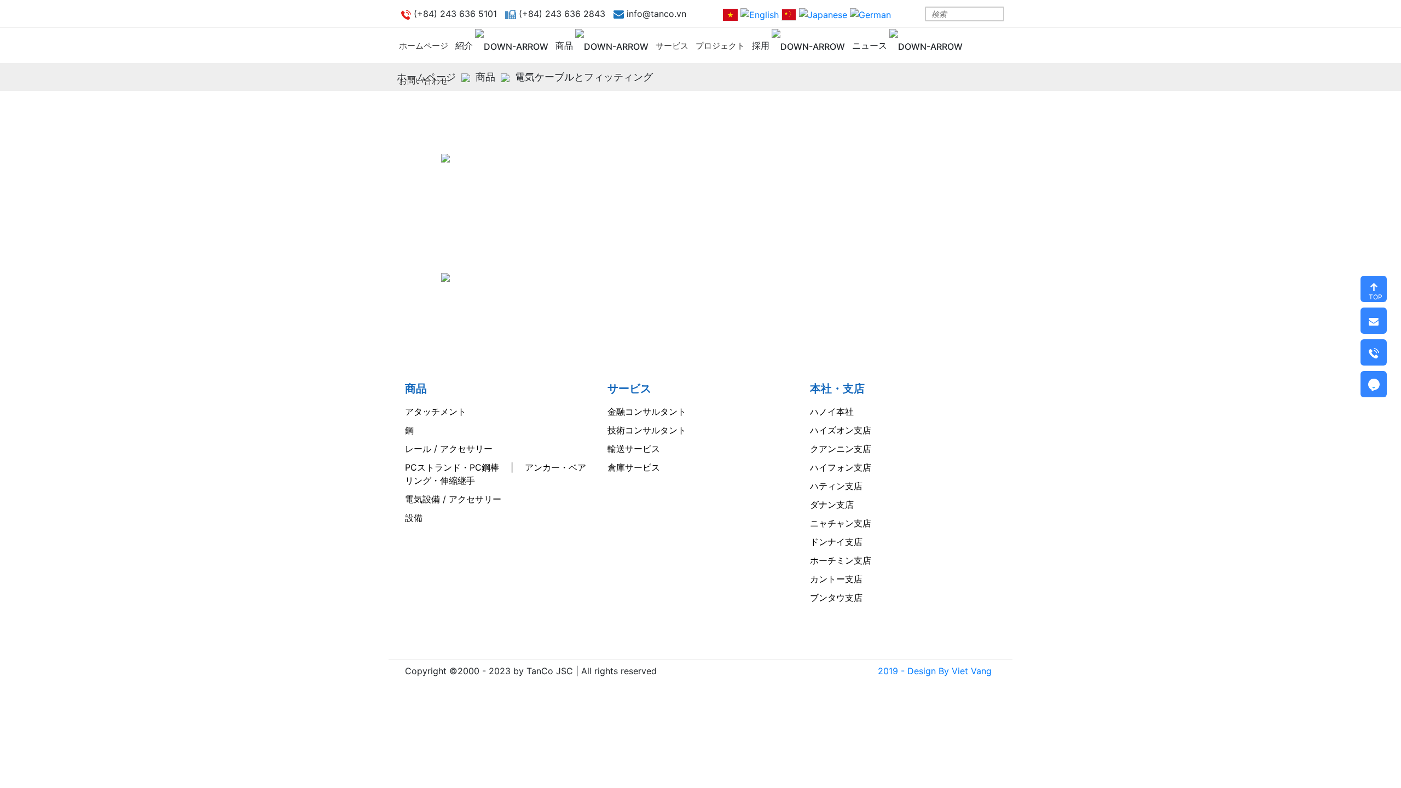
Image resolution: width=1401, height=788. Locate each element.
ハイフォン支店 (840, 467)
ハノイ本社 (832, 411)
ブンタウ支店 (836, 597)
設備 (413, 517)
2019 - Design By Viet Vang (935, 670)
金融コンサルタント (646, 411)
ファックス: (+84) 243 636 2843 (525, 276)
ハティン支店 (836, 485)
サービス (672, 45)
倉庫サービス (633, 467)
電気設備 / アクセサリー (453, 499)
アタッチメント (435, 411)
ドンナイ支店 (836, 541)
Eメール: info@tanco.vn (504, 294)
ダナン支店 (832, 504)
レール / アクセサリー (449, 448)
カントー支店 (836, 578)
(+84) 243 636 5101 (515, 239)
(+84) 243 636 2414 (515, 257)
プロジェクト (720, 45)
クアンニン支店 (840, 448)
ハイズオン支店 (840, 430)
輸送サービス (633, 448)
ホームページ (423, 45)
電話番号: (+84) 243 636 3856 (520, 220)
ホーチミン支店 (840, 560)
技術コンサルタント (646, 430)
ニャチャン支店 (840, 523)
